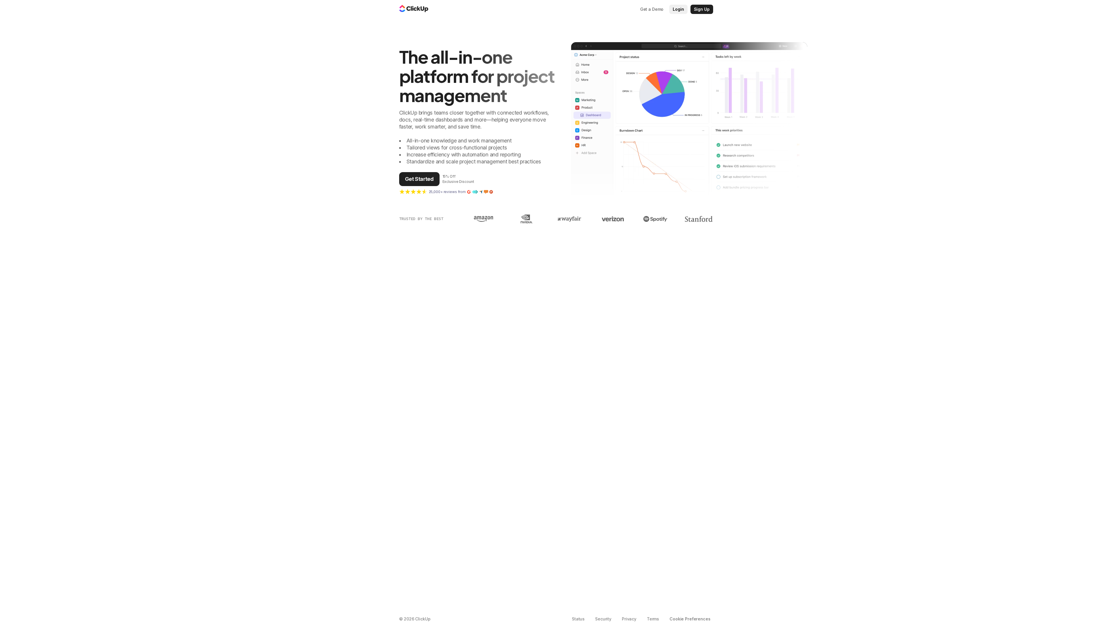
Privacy (629, 618)
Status (578, 618)
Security (603, 618)
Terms (653, 618)
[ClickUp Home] (413, 9)
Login (678, 9)
